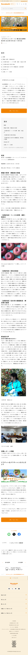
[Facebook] (9, 589)
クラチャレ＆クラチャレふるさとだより (13, 147)
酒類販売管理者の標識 (14, 633)
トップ (2, 12)
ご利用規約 (14, 620)
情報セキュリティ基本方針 (14, 631)
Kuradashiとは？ (24, 1)
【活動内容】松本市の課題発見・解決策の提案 (13, 138)
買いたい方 (3, 604)
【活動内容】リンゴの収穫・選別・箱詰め (13, 131)
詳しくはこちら (14, 111)
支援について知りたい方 (6, 608)
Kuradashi (3, 36)
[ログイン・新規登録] (22, 4)
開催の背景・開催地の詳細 (10, 128)
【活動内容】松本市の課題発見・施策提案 (13, 67)
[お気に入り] (19, 4)
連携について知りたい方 (6, 613)
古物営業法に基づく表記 (14, 623)
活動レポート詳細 (7, 72)
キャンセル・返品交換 (14, 627)
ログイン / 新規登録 (13, 3)
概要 (4, 57)
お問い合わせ (14, 637)
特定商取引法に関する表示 (14, 625)
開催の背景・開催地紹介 (9, 59)
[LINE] (16, 589)
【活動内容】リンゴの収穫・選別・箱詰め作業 (14, 62)
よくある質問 (14, 635)
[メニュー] (26, 4)
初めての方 (3, 595)
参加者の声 (5, 69)
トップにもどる (14, 577)
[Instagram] (19, 589)
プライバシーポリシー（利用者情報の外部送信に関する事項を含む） (14, 629)
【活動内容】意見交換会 (9, 64)
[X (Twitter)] (12, 589)
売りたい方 (3, 599)
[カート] (24, 4)
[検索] (17, 4)
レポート (8, 36)
